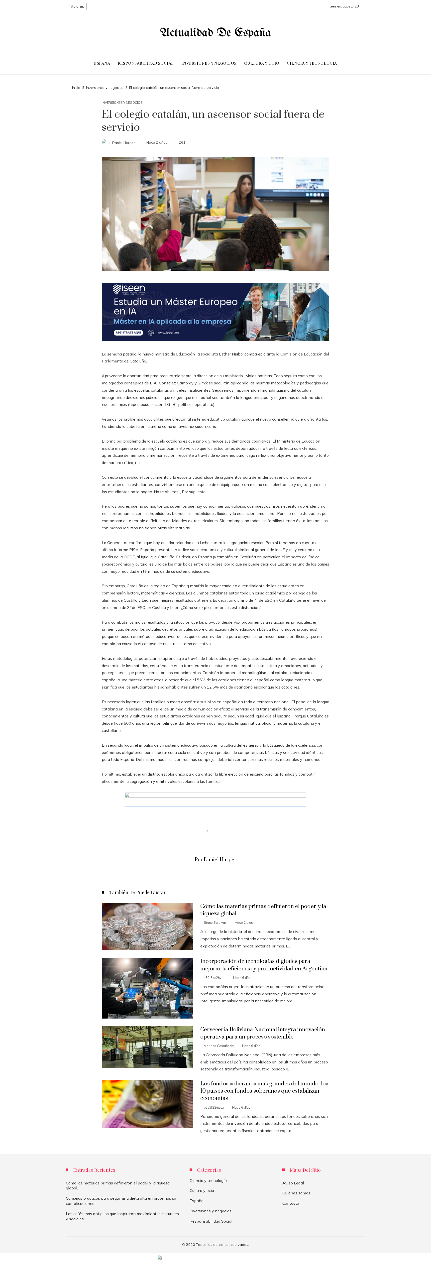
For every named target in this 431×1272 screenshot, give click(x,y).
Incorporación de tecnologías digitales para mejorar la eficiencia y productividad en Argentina (263, 965)
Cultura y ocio (202, 1190)
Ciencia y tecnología (208, 1180)
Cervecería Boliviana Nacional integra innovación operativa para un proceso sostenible (262, 1033)
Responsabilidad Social (211, 1221)
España (197, 1200)
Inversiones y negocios (122, 102)
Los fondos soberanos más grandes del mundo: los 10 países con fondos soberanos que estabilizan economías (264, 1091)
